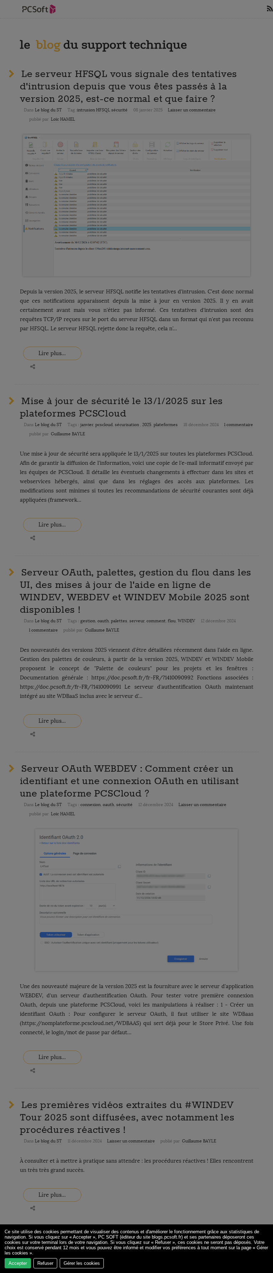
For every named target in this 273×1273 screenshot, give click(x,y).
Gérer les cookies (82, 1263)
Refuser (45, 1263)
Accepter (18, 1263)
